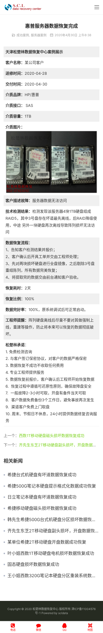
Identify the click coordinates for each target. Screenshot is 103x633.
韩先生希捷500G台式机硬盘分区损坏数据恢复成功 (53, 519)
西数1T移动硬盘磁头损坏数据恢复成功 (51, 435)
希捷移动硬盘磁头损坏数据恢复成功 (41, 508)
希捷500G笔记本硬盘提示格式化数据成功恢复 (51, 486)
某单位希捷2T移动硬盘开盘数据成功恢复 (46, 542)
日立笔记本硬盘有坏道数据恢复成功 (41, 497)
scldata (63, 613)
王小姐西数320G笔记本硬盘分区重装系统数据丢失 (53, 575)
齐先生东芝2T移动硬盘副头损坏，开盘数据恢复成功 (53, 531)
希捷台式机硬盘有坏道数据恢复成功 (41, 474)
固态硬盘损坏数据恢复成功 (33, 564)
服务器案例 (38, 35)
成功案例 (23, 35)
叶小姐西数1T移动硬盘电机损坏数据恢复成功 (50, 553)
